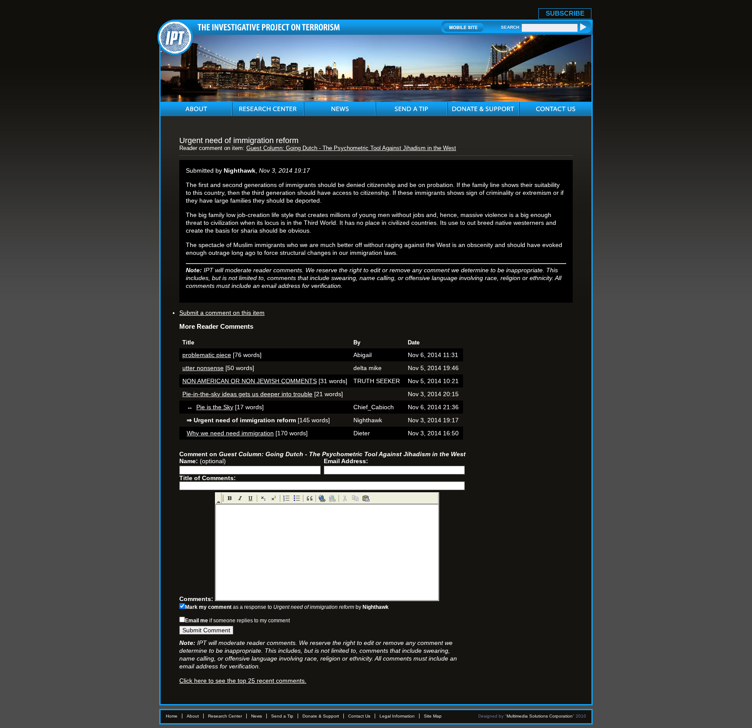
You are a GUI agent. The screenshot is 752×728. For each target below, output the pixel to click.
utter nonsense (203, 367)
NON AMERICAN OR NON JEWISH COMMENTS (249, 380)
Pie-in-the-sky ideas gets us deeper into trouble (247, 394)
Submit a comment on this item (222, 312)
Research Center (225, 716)
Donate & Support (320, 716)
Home (172, 716)
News (256, 716)
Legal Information (397, 716)
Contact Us (359, 716)
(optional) (202, 461)
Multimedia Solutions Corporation (540, 716)
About (193, 716)
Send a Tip (282, 716)
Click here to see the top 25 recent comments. (242, 680)
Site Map (433, 716)
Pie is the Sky (214, 407)
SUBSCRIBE (565, 13)
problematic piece (206, 354)
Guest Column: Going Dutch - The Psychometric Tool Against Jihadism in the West (351, 148)
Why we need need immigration (230, 433)
